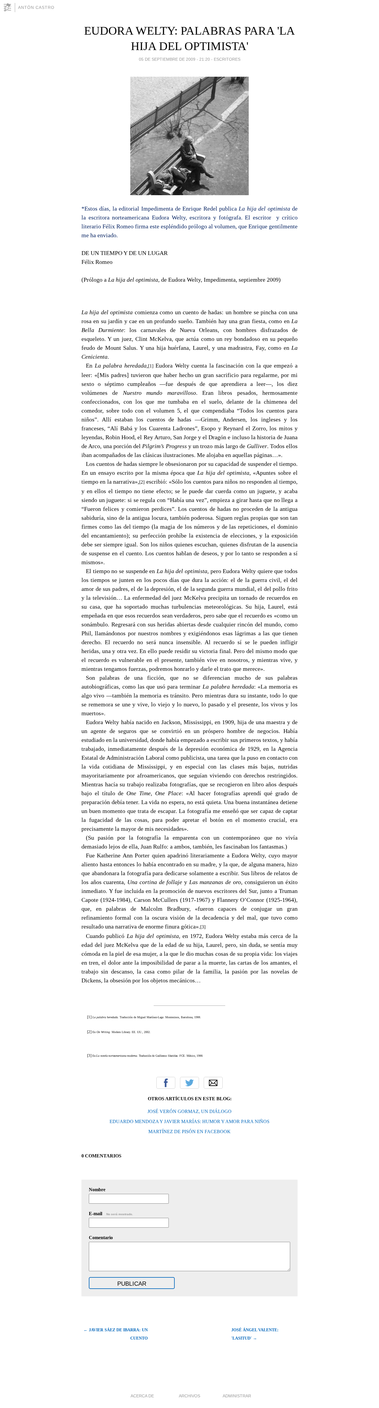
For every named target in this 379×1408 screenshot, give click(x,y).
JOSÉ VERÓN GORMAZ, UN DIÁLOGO (189, 1111)
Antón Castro (36, 7)
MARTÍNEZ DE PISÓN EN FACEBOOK (189, 1131)
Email (213, 1083)
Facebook (165, 1083)
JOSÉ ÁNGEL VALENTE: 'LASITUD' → (255, 1334)
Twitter (189, 1083)
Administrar (237, 1395)
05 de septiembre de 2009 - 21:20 (174, 59)
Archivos (189, 1395)
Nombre (97, 1189)
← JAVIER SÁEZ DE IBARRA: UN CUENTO (115, 1334)
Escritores (227, 59)
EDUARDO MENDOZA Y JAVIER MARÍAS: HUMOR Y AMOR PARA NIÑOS (189, 1121)
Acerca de (142, 1395)
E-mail (111, 1213)
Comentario (101, 1237)
